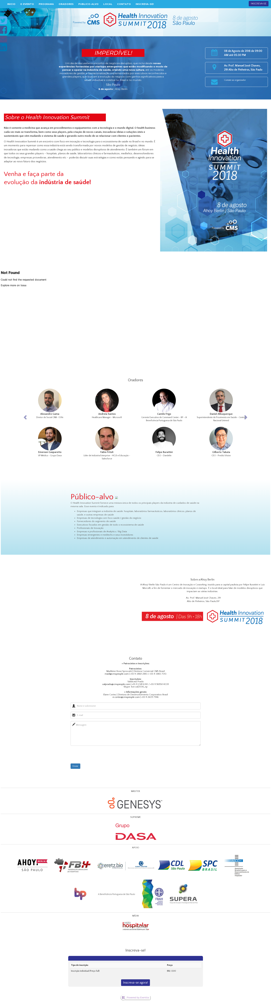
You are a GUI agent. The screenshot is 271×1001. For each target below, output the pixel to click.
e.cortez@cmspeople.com (126, 697)
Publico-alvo (88, 4)
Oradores (66, 4)
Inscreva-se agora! (135, 982)
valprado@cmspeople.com (116, 684)
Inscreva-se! (145, 4)
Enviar (75, 766)
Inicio (11, 4)
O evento (27, 4)
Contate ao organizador (235, 80)
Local (107, 4)
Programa (46, 4)
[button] (38, 424)
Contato (124, 4)
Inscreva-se (258, 3)
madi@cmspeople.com (117, 674)
